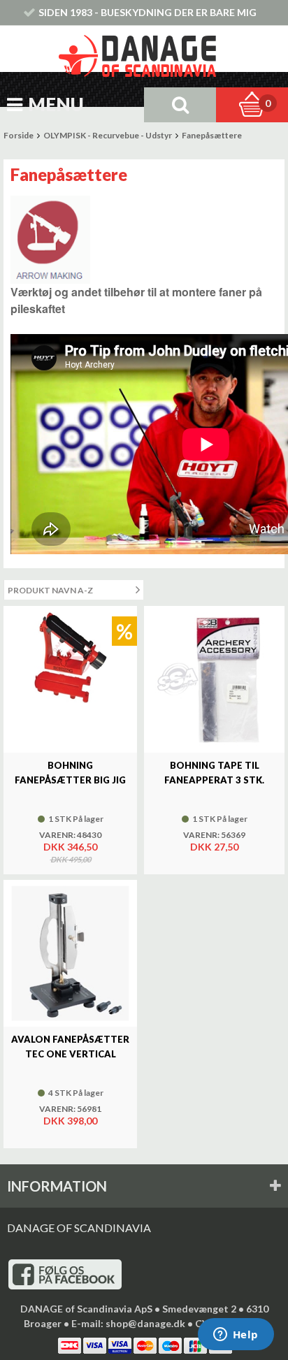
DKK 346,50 (70, 847)
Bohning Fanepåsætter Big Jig (70, 773)
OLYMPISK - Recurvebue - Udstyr (107, 135)
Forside (18, 135)
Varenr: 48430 (70, 835)
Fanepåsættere (212, 135)
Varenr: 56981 (70, 1109)
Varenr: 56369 (214, 835)
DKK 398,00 (70, 1121)
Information (57, 1186)
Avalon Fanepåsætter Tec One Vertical (70, 1046)
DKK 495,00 (70, 859)
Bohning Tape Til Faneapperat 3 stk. (214, 773)
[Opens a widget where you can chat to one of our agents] (235, 1335)
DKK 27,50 (214, 847)
